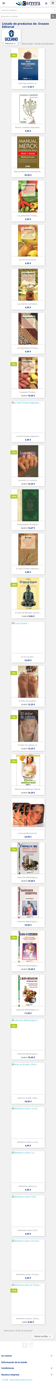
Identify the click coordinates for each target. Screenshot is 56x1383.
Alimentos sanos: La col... (28, 1142)
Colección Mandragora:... (28, 877)
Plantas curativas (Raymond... (28, 127)
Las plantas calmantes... (28, 304)
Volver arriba (42, 1336)
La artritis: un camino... (28, 480)
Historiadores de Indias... (28, 524)
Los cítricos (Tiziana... (28, 260)
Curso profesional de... (28, 833)
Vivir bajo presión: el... (28, 83)
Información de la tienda (14, 1362)
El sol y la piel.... (28, 657)
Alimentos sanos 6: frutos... (28, 1318)
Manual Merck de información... (28, 171)
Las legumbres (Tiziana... (28, 348)
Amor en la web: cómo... (28, 1098)
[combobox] (28, 10)
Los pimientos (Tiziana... (28, 215)
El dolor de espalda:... (28, 701)
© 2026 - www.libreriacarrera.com (17, 1379)
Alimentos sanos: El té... (28, 1230)
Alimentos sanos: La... (28, 1186)
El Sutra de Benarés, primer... (28, 612)
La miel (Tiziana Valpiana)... (28, 436)
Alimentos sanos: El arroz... (28, 1274)
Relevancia (10, 43)
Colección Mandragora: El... (28, 1009)
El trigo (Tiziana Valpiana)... (28, 568)
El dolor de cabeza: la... (28, 745)
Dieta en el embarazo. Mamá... (28, 789)
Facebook (24, 1345)
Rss (31, 1345)
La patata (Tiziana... (28, 392)
